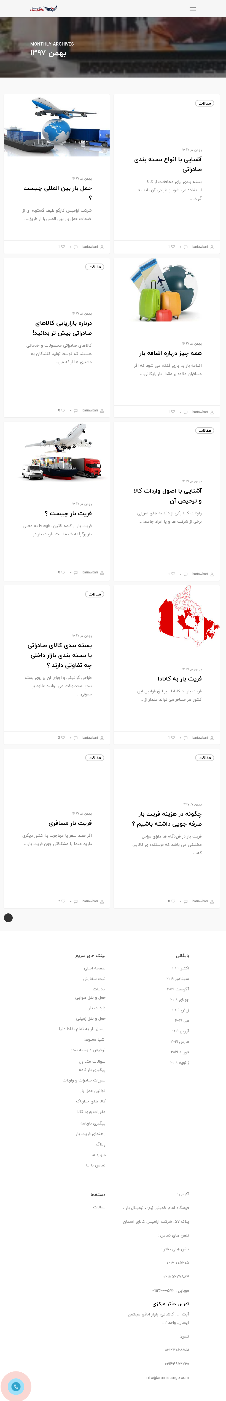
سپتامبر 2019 (177, 978)
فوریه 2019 (180, 1052)
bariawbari (90, 247)
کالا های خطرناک (91, 1101)
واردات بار (97, 1007)
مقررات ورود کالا (91, 1111)
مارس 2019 (180, 1041)
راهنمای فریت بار (91, 1133)
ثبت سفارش (94, 978)
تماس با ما (96, 1165)
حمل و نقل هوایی (90, 997)
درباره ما (99, 1154)
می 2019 (182, 1020)
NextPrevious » (8, 917)
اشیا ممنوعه (95, 1039)
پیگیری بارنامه (93, 1123)
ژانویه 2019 (179, 1062)
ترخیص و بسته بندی (87, 1049)
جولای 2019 (179, 999)
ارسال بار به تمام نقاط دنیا (82, 1028)
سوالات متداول (92, 1061)
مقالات (94, 103)
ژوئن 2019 (180, 1010)
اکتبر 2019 (180, 968)
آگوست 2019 (178, 989)
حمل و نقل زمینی (91, 1018)
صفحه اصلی (95, 968)
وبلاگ (101, 1144)
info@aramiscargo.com (167, 1377)
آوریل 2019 (180, 1031)
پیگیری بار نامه (92, 1069)
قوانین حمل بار (93, 1090)
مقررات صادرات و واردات (84, 1080)
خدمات (99, 989)
